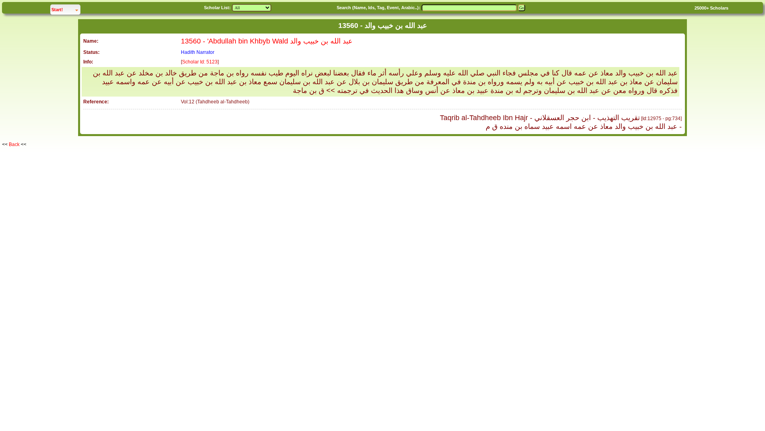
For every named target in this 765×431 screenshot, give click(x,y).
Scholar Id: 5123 (200, 62)
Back (14, 144)
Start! (65, 9)
